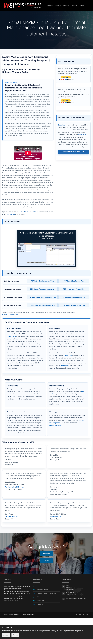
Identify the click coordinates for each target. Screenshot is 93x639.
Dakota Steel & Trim (11, 516)
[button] (19, 248)
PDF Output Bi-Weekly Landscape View (42, 297)
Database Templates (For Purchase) (47, 593)
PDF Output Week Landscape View (42, 289)
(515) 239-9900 (70, 593)
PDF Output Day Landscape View (42, 281)
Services (49, 6)
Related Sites (40, 600)
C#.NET (27, 212)
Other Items (74, 6)
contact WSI (11, 336)
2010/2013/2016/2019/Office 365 (73, 152)
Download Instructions (10, 315)
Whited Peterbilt (55, 516)
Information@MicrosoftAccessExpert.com (76, 598)
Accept (5, 635)
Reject (15, 635)
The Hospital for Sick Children (15, 487)
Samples (57, 6)
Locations (39, 586)
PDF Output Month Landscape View (42, 305)
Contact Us (82, 135)
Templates (65, 6)
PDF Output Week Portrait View (73, 289)
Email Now (46, 553)
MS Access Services (42, 589)
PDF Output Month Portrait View (74, 305)
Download (61, 125)
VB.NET (21, 212)
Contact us (11, 214)
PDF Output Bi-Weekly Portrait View (74, 297)
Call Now (46, 560)
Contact (82, 6)
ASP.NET (35, 212)
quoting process (55, 425)
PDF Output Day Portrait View (74, 281)
